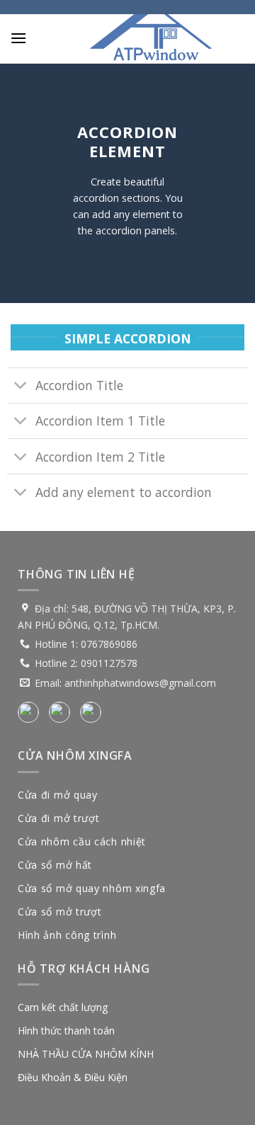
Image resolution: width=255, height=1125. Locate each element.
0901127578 (109, 663)
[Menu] (18, 38)
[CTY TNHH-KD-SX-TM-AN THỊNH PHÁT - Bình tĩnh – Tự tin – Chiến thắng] (151, 39)
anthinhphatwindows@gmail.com (140, 683)
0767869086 (109, 644)
